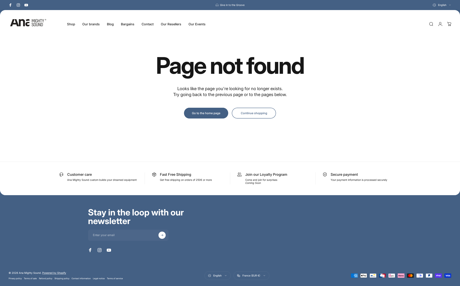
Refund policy (45, 278)
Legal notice (99, 278)
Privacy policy (15, 278)
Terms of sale (30, 278)
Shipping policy (61, 278)
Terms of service (115, 278)
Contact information (81, 278)
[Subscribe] (162, 235)
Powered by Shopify (54, 272)
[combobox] (442, 5)
